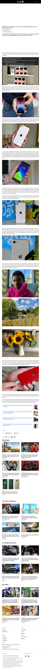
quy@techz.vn (6, 647)
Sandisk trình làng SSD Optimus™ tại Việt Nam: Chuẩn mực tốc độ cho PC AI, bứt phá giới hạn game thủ (29, 474)
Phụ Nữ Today (4, 631)
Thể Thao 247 (24, 636)
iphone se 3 (16, 433)
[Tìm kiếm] (35, 1)
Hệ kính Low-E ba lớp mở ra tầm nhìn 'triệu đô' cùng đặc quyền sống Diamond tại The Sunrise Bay (10, 456)
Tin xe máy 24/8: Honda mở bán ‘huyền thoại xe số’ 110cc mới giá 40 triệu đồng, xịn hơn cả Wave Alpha (10, 474)
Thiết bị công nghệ (24, 472)
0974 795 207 (11, 649)
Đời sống (3, 453)
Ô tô (2, 575)
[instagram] (9, 437)
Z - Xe (22, 631)
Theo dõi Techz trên (5, 32)
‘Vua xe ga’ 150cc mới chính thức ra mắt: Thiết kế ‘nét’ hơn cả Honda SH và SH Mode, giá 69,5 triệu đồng (30, 559)
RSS (22, 635)
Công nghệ (23, 629)
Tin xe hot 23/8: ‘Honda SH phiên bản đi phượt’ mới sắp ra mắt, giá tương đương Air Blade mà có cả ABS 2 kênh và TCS (29, 578)
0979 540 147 (8, 646)
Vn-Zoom (23, 638)
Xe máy (3, 472)
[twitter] (3, 437)
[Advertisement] (20, 44)
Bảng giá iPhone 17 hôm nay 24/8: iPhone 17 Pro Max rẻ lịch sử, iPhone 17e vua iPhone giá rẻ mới (10, 517)
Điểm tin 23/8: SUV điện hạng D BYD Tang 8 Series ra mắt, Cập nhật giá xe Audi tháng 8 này (10, 578)
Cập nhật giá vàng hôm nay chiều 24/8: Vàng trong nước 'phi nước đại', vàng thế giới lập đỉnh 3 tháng (11, 619)
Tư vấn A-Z (3, 25)
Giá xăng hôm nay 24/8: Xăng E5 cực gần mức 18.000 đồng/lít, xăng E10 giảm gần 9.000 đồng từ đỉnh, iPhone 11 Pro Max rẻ (29, 601)
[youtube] (12, 437)
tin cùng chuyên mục (9, 501)
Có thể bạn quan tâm (9, 543)
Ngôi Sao (23, 633)
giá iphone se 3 (8, 433)
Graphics (5, 640)
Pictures (5, 638)
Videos (4, 636)
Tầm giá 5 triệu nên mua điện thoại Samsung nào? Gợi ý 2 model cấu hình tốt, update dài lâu (29, 517)
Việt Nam (22, 453)
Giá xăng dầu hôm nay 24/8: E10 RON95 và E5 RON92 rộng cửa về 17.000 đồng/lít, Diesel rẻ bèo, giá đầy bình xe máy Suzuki (10, 601)
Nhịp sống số (4, 490)
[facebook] (6, 437)
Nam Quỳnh (7, 29)
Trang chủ (4, 629)
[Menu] (38, 1)
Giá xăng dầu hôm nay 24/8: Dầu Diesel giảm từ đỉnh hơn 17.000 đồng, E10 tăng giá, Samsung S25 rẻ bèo (30, 619)
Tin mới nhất (6, 440)
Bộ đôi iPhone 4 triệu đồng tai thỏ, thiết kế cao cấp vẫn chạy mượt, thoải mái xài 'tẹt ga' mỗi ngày (11, 536)
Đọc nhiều (5, 584)
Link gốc (3, 430)
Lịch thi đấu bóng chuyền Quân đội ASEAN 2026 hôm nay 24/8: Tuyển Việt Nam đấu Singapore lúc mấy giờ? (29, 456)
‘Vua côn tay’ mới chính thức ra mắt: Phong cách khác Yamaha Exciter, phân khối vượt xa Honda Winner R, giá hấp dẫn (10, 559)
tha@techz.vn (16, 649)
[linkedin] (15, 437)
